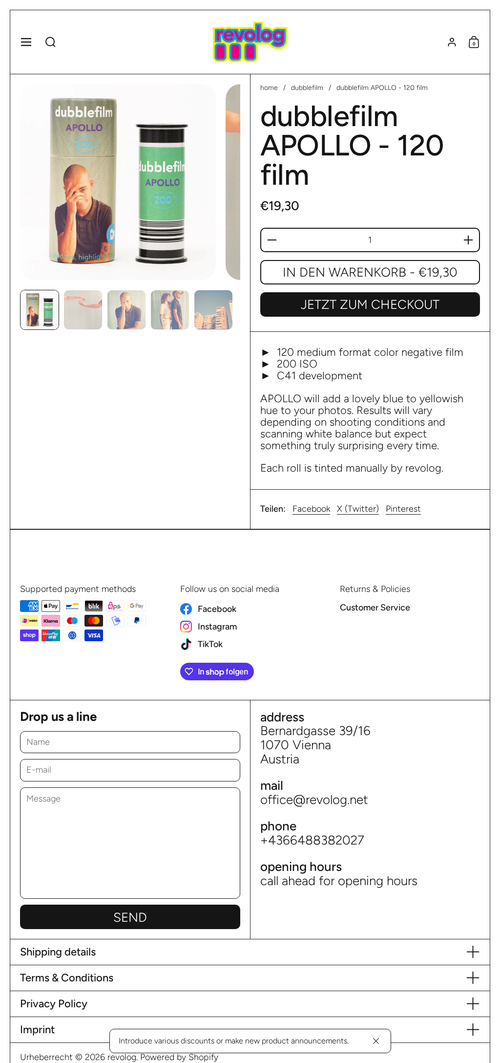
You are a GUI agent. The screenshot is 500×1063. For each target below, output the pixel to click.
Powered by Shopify (179, 1057)
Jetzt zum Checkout (370, 304)
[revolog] (250, 42)
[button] (51, 42)
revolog (121, 1057)
